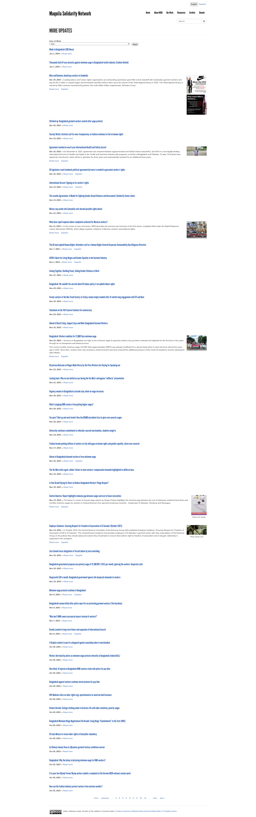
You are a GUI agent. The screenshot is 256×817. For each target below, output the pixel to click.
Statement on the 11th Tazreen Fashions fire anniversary (70, 310)
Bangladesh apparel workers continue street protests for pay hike (74, 682)
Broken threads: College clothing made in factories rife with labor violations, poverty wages (84, 708)
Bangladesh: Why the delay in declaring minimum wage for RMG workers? (77, 760)
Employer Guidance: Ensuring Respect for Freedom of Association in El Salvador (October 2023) (85, 526)
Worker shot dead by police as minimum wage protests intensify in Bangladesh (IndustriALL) (84, 655)
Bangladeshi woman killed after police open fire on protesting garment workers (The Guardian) (85, 603)
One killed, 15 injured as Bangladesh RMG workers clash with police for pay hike (79, 669)
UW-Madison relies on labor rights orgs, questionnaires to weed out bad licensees (80, 695)
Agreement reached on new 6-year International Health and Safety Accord (77, 147)
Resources (181, 12)
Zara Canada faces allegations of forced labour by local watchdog (74, 551)
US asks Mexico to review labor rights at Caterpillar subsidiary (73, 734)
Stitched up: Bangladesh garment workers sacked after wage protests (76, 121)
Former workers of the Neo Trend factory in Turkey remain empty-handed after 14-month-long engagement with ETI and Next (96, 297)
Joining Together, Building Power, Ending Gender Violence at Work (74, 271)
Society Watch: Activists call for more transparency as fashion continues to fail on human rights (86, 134)
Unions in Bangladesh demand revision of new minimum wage (72, 457)
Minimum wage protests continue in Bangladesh (67, 590)
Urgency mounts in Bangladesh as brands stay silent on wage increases (76, 391)
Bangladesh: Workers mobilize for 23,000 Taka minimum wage (72, 336)
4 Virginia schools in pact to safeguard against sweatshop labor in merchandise (79, 642)
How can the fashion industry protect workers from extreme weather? (76, 786)
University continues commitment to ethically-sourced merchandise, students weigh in (82, 430)
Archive (192, 12)
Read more (67, 54)
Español (202, 4)
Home (148, 12)
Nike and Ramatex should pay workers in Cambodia (68, 75)
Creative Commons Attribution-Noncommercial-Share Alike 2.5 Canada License (146, 811)
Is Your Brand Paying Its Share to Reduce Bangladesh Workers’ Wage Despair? (79, 483)
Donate (202, 12)
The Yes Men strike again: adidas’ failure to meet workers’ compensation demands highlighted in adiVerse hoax (91, 470)
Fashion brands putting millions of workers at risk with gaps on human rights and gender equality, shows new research (94, 443)
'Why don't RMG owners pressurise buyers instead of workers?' (73, 616)
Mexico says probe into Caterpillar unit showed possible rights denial (75, 209)
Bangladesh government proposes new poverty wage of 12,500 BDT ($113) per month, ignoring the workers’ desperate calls (96, 564)
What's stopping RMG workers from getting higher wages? (71, 404)
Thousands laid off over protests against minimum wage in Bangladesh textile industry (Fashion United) (89, 62)
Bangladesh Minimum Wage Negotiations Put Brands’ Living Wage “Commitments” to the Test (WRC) (87, 721)
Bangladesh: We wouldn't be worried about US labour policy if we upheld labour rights (82, 284)
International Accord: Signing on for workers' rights (69, 183)
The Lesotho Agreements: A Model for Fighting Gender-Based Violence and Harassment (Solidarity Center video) (92, 196)
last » (162, 798)
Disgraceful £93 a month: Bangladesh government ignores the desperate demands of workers (84, 577)
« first (95, 798)
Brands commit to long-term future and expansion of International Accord (77, 629)
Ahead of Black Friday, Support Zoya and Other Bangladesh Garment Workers (78, 323)
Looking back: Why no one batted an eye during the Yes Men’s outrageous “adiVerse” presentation (86, 378)
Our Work (169, 12)
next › (155, 798)
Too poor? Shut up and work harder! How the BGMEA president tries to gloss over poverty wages (85, 417)
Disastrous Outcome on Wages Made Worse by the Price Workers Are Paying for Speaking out (84, 365)
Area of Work (55, 41)
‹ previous (104, 798)
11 (145, 798)
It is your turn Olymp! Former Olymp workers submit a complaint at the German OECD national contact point (90, 773)
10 (141, 798)
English (194, 4)
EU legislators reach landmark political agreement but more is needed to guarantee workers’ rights (87, 170)
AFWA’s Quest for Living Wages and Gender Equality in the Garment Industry (78, 258)
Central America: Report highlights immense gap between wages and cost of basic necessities (85, 496)
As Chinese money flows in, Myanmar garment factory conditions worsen (77, 747)
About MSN (158, 12)
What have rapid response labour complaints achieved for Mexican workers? (78, 222)
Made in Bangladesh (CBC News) (61, 49)
